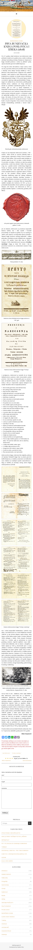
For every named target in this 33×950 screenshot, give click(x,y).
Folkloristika (5, 878)
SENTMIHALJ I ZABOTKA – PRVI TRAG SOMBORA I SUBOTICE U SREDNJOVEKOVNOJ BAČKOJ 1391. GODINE (15, 854)
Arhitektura (4, 870)
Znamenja (4, 934)
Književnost (5, 892)
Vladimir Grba (20, 947)
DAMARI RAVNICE (6, 874)
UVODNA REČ (5, 927)
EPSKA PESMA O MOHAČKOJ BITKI (11, 833)
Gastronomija (5, 885)
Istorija (3, 888)
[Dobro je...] (9, 758)
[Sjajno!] (12, 758)
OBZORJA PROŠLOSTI (7, 902)
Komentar (4, 788)
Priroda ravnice (6, 909)
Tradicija (4, 920)
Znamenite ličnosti (6, 931)
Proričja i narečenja (16, 753)
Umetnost (4, 924)
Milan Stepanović (6, 760)
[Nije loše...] (7, 758)
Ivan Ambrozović (6, 753)
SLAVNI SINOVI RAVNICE (8, 916)
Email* (3, 781)
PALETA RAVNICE (6, 906)
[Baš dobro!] (10, 758)
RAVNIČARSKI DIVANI (16, 41)
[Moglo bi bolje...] (5, 758)
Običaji (3, 899)
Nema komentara (27, 760)
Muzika (3, 895)
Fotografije (4, 881)
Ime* (3, 775)
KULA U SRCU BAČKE (7, 861)
